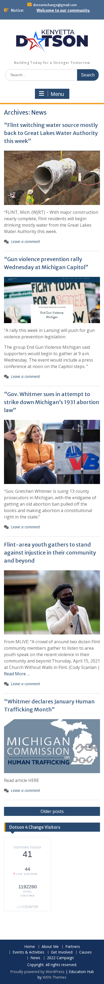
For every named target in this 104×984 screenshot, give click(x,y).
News (35, 958)
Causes (85, 952)
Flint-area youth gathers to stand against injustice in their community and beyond (50, 552)
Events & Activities (28, 952)
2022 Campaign (60, 958)
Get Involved (62, 952)
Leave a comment (25, 241)
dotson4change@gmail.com (55, 5)
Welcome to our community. (63, 10)
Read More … (17, 674)
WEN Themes (54, 977)
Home (29, 946)
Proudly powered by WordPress (37, 971)
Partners (72, 946)
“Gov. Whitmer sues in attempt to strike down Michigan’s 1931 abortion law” (51, 402)
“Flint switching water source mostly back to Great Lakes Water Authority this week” (51, 133)
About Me (50, 946)
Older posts (52, 811)
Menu (57, 94)
